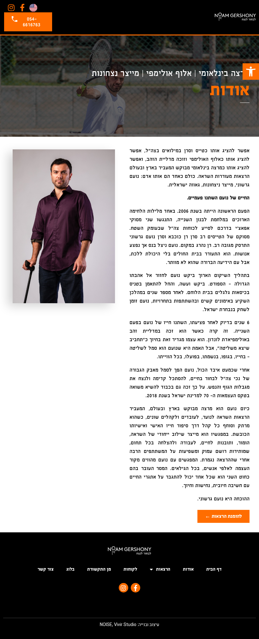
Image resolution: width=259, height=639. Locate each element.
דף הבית (213, 569)
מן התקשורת (99, 569)
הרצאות (163, 569)
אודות (188, 569)
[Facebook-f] (22, 7)
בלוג (70, 569)
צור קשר (46, 569)
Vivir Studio (125, 624)
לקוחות (130, 569)
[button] (251, 71)
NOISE (106, 624)
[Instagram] (11, 7)
